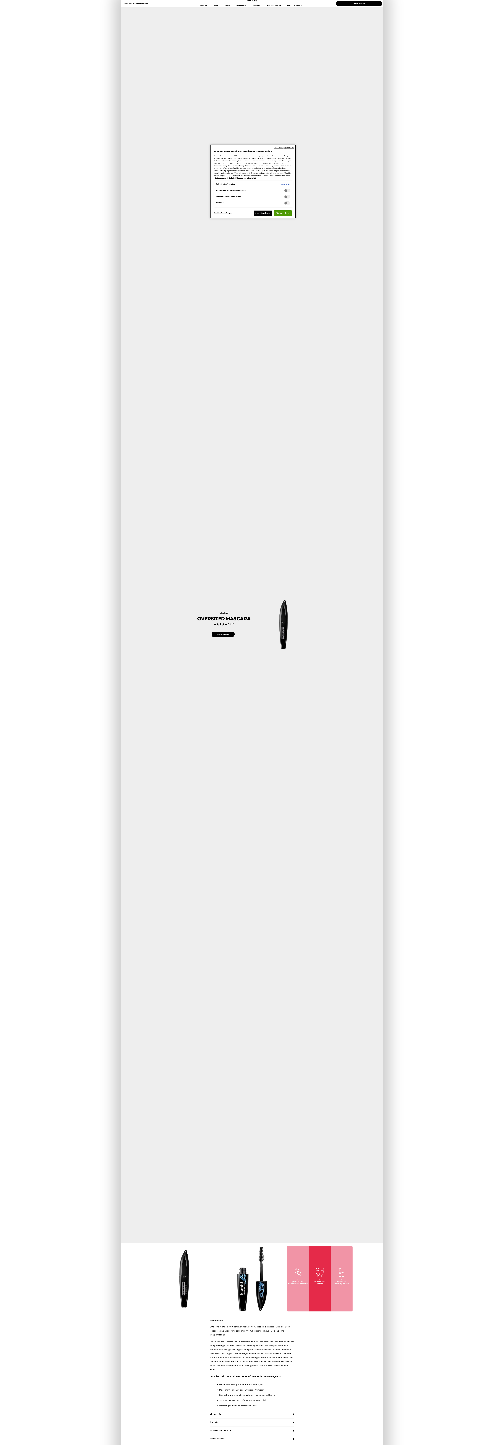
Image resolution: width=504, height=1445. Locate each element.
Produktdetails (216, 1320)
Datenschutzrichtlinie (224, 178)
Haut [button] (216, 5)
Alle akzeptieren (282, 213)
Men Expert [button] (241, 5)
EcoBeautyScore (217, 1438)
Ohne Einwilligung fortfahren (284, 148)
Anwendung (215, 1422)
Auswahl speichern (263, 213)
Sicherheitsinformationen (221, 1430)
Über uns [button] (256, 5)
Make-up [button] (203, 5)
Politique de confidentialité (244, 178)
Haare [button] (227, 5)
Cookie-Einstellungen (223, 213)
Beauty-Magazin (294, 5)
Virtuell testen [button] (274, 5)
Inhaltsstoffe (215, 1414)
